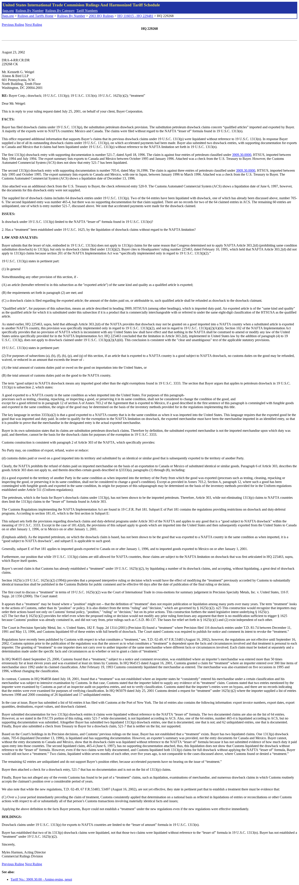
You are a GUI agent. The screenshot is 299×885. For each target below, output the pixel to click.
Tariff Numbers (87, 10)
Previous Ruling (13, 24)
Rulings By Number (30, 10)
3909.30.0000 (241, 155)
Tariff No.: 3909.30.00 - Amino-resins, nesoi (41, 879)
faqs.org (8, 10)
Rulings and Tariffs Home (35, 16)
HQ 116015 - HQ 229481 (135, 16)
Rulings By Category (60, 10)
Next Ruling (33, 24)
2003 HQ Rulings (101, 16)
